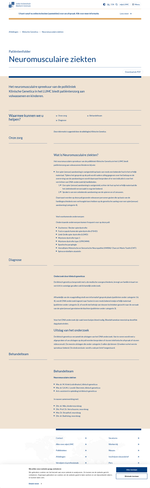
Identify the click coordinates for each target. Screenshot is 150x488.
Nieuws (112, 450)
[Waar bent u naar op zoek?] (116, 4)
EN (112, 4)
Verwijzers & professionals (67, 463)
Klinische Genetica (30, 32)
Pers (111, 463)
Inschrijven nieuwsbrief (119, 456)
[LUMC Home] (20, 5)
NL (108, 4)
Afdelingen (13, 32)
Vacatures (113, 438)
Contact (59, 438)
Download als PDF (133, 72)
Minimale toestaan (132, 476)
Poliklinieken (61, 450)
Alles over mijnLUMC (65, 444)
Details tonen (34, 484)
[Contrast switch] (104, 4)
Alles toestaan (131, 470)
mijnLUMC (124, 4)
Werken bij (113, 444)
